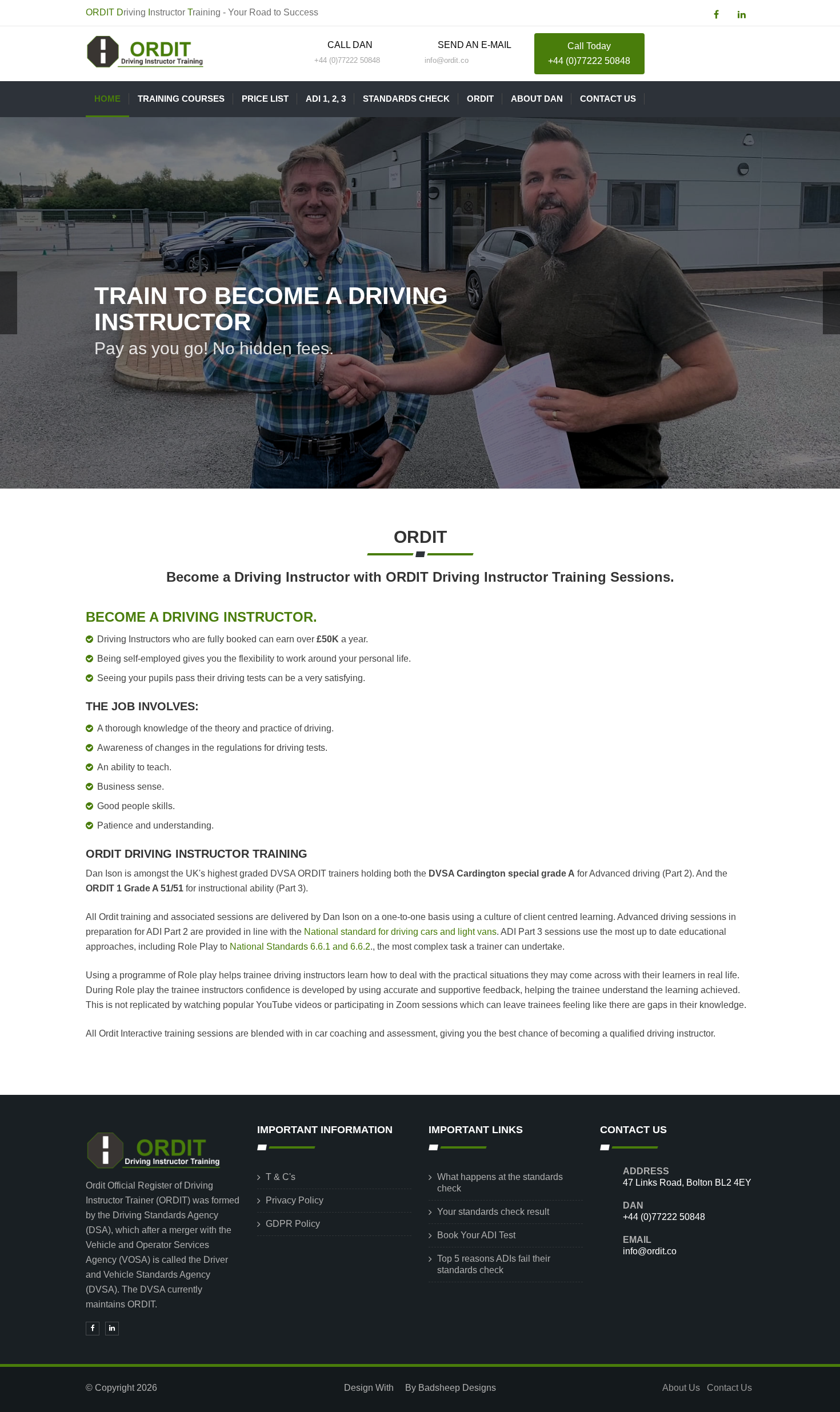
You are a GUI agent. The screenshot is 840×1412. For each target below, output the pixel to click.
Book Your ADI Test (476, 1235)
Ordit (480, 98)
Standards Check (406, 98)
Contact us (608, 98)
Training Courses (181, 98)
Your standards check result (493, 1212)
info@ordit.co (650, 1245)
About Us (681, 1388)
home (107, 98)
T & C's (280, 1177)
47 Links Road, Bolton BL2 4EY (687, 1176)
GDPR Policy (293, 1224)
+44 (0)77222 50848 (664, 1211)
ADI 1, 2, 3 (326, 98)
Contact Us (729, 1388)
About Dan (537, 98)
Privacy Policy (294, 1200)
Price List (265, 98)
